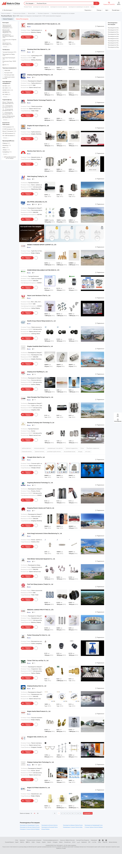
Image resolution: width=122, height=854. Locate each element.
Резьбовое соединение (93, 448)
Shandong (6, 145)
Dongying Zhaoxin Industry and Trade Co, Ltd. (40, 508)
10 (31, 813)
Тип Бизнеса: (24, 81)
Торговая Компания (9, 52)
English (16, 842)
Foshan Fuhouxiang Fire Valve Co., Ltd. (38, 635)
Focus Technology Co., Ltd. (60, 845)
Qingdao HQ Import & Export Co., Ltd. (38, 125)
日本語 (33, 842)
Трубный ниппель (39, 451)
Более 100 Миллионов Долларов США (8, 116)
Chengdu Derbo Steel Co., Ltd (36, 457)
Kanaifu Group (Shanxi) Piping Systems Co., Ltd (41, 321)
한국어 (73, 842)
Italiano (61, 842)
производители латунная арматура (58, 6)
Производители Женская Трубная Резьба (30, 827)
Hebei (5, 147)
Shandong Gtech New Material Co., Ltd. (38, 49)
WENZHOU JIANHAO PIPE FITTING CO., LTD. (40, 610)
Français (38, 842)
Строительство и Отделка (9, 40)
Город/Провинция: (26, 32)
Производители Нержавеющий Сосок (93, 825)
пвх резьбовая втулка (69, 451)
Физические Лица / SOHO (9, 61)
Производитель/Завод (8, 54)
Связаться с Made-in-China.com (67, 840)
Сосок (82, 448)
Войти (118, 4)
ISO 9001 (6, 86)
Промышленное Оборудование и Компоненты (7, 26)
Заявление (22, 840)
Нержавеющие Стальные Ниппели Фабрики (73, 827)
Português (55, 842)
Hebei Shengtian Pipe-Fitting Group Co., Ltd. (40, 397)
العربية (78, 842)
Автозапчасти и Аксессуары (7, 43)
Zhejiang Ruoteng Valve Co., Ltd (36, 686)
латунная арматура (39, 448)
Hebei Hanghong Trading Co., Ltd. (37, 176)
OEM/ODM (7, 70)
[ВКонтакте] (99, 840)
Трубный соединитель (72, 448)
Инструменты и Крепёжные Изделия (8, 36)
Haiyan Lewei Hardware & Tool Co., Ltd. (39, 295)
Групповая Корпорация (8, 58)
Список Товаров (8, 19)
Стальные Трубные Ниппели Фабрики (94, 827)
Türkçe (99, 842)
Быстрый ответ (8, 72)
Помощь (99, 10)
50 (37, 813)
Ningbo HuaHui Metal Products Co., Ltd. (39, 711)
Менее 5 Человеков (9, 131)
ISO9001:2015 (7, 90)
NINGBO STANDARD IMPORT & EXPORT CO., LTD (41, 245)
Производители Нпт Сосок (115, 30)
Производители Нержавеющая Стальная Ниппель (30, 825)
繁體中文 (28, 842)
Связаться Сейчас (28, 37)
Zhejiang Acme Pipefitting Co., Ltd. (37, 372)
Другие (5, 64)
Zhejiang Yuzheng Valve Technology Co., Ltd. (40, 762)
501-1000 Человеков (8, 135)
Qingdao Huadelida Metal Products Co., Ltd (40, 346)
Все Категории (8, 10)
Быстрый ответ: (25, 87)
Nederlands (84, 842)
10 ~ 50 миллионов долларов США (7, 109)
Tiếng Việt (105, 842)
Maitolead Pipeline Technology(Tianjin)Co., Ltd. (41, 100)
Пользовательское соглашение (34, 840)
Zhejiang (6, 143)
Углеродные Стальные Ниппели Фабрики (30, 829)
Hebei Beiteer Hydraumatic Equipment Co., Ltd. (41, 559)
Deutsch (49, 842)
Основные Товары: (26, 30)
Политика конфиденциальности (50, 840)
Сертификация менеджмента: (29, 214)
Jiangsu (6, 149)
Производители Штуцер (114, 27)
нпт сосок (87, 451)
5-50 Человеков (8, 127)
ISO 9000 (6, 92)
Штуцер (80, 451)
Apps (106, 10)
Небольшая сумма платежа (8, 77)
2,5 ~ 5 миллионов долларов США (7, 106)
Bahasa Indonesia (113, 842)
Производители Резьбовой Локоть (49, 827)
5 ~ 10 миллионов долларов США (7, 113)
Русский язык (67, 842)
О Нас (16, 840)
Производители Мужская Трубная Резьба (73, 825)
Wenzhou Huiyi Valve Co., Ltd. (36, 151)
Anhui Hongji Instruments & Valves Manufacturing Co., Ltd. (44, 533)
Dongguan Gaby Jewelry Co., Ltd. (37, 737)
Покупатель (88, 10)
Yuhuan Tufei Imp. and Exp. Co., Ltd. (38, 660)
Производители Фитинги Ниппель (49, 825)
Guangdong (7, 152)
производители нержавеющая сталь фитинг (78, 6)
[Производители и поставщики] (11, 3)
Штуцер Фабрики (45, 829)
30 (34, 813)
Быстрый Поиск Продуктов (82, 840)
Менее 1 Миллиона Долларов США (8, 102)
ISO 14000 (6, 94)
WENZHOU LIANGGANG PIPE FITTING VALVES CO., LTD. (43, 24)
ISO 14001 (6, 88)
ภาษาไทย (94, 842)
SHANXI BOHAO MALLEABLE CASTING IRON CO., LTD (43, 270)
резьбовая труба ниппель (54, 451)
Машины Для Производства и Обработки (6, 31)
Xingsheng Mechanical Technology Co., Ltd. (40, 483)
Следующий (87, 813)
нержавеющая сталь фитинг (55, 448)
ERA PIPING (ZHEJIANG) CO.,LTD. (37, 202)
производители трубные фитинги (41, 6)
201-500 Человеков (8, 133)
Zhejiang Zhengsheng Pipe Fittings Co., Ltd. (40, 75)
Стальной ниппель (27, 451)
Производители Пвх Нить (114, 45)
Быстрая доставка (9, 75)
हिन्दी (89, 842)
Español (44, 842)
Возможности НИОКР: (27, 57)
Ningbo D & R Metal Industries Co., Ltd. (38, 787)
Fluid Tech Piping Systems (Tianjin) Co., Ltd (40, 584)
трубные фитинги (26, 448)
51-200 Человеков (8, 129)
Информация (94, 840)
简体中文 (22, 842)
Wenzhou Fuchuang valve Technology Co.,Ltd (40, 422)
